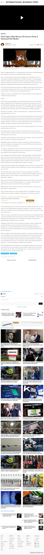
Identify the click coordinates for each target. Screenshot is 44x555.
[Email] (40, 45)
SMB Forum (11, 541)
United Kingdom (28, 543)
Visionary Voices (11, 538)
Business (2, 543)
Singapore (27, 541)
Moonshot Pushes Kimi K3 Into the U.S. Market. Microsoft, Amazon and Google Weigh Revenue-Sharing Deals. (32, 400)
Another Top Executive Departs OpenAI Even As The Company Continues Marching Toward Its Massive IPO (32, 382)
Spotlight (10, 543)
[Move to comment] (42, 45)
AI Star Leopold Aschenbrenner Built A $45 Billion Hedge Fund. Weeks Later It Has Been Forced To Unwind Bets (11, 506)
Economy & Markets (4, 541)
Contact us (19, 539)
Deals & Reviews (12, 548)
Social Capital (11, 539)
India (27, 539)
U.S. (1, 539)
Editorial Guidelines (33, 260)
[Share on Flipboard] (36, 45)
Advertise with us (20, 546)
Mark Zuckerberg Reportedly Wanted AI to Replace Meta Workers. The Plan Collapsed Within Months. (11, 345)
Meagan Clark (8, 43)
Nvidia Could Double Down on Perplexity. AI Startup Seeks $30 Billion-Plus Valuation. (29, 527)
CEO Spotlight (11, 546)
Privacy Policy (32, 202)
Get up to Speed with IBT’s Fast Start (37, 322)
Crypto (2, 548)
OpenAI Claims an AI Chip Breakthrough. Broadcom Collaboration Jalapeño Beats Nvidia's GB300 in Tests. (33, 345)
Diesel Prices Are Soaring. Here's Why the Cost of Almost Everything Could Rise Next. (9, 527)
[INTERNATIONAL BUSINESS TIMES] (22, 2)
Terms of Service (26, 202)
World (2, 538)
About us (19, 538)
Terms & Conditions (21, 541)
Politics (2, 546)
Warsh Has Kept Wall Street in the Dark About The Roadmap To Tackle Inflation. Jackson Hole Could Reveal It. (33, 471)
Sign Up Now (16, 322)
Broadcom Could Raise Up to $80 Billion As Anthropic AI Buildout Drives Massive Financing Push (10, 363)
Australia (27, 538)
